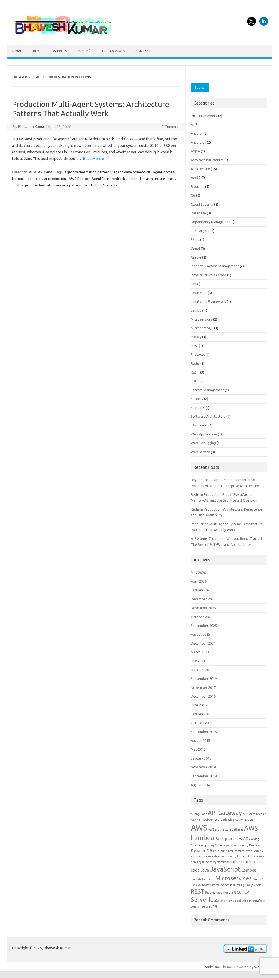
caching (254, 839)
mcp (171, 178)
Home (17, 51)
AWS (38, 172)
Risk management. (218, 892)
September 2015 (204, 732)
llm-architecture (152, 178)
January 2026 (201, 590)
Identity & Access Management (215, 266)
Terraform (258, 900)
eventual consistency (222, 856)
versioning (198, 906)
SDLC (195, 381)
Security (197, 399)
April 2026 (199, 581)
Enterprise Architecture (229, 851)
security (240, 892)
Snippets (59, 51)
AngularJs (198, 142)
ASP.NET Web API (202, 819)
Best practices (228, 838)
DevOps (254, 845)
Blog (37, 51)
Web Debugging (203, 443)
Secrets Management (207, 390)
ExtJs (195, 239)
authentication (224, 819)
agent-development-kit (132, 172)
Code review (223, 845)
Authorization (244, 819)
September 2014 (204, 776)
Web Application (204, 434)
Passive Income (201, 885)
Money (196, 337)
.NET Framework (204, 116)
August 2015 (200, 740)
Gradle (196, 257)
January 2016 (201, 714)
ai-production (55, 178)
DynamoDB (201, 850)
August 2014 (200, 785)
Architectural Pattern (207, 160)
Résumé (84, 51)
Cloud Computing (202, 845)
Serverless (205, 899)
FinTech (242, 856)
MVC (194, 346)
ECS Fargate (200, 231)
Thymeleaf (199, 425)
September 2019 (204, 678)
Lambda (197, 310)
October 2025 (202, 617)
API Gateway (225, 813)
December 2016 (203, 696)
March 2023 (200, 652)
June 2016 (199, 705)
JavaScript (199, 293)
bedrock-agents (124, 178)
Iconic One (212, 967)
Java (194, 284)
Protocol (198, 354)
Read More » (93, 158)
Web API (211, 906)
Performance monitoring (228, 885)
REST (195, 372)
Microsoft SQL (202, 328)
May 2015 (198, 749)
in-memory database (216, 862)
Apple (195, 151)
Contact (143, 51)
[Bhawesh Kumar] (62, 36)
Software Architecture (208, 416)
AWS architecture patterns (225, 829)
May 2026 (198, 572)
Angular (197, 133)
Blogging (197, 186)
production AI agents (100, 185)
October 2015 (202, 723)
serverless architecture (235, 900)
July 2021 (198, 661)
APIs (245, 814)
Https (252, 856)
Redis (195, 363)
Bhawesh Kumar (31, 127)
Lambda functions (202, 879)
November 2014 (203, 767)
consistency (240, 845)
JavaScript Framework (208, 301)
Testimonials (113, 51)
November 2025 (203, 608)
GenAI (48, 172)
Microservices (201, 319)
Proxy (249, 885)
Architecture (200, 169)
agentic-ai (33, 178)
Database (198, 213)
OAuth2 (258, 879)
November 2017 (203, 687)
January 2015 (201, 758)
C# (193, 195)
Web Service (200, 452)
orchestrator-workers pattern (57, 185)
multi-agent (22, 185)
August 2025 (200, 634)
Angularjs (200, 814)
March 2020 (200, 670)
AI (30, 172)
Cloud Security (202, 204)
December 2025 (203, 599)
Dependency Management (211, 222)
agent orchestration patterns (88, 172)
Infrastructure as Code (208, 275)
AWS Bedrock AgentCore (89, 178)
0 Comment (171, 127)
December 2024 (203, 643)
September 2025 (204, 625)
